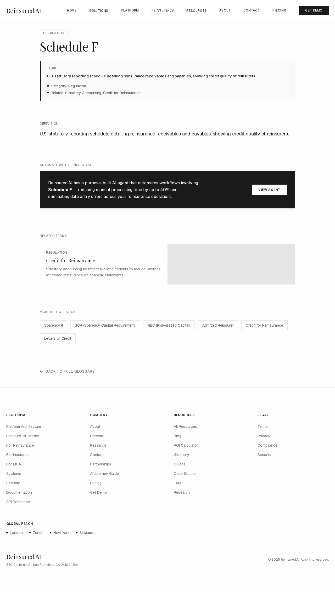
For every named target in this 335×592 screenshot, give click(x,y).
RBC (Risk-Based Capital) (169, 325)
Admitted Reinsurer (218, 325)
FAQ (177, 483)
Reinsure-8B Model (22, 436)
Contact (251, 10)
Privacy (264, 436)
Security (13, 483)
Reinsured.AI (23, 10)
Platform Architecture (23, 426)
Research (98, 445)
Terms (263, 426)
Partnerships (100, 464)
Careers (96, 436)
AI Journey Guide (104, 473)
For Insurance (18, 454)
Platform (130, 10)
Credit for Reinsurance (264, 325)
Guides (180, 464)
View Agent (269, 190)
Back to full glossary (70, 371)
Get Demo (313, 10)
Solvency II (53, 325)
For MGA (13, 464)
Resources (196, 11)
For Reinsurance (20, 445)
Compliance (267, 445)
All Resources (185, 426)
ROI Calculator (186, 445)
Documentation (19, 492)
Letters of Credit (57, 338)
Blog (177, 436)
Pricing (279, 10)
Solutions (98, 11)
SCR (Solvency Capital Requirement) (105, 325)
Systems (13, 473)
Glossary (181, 454)
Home (71, 10)
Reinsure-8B (163, 10)
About (225, 10)
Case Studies (185, 473)
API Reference (18, 501)
